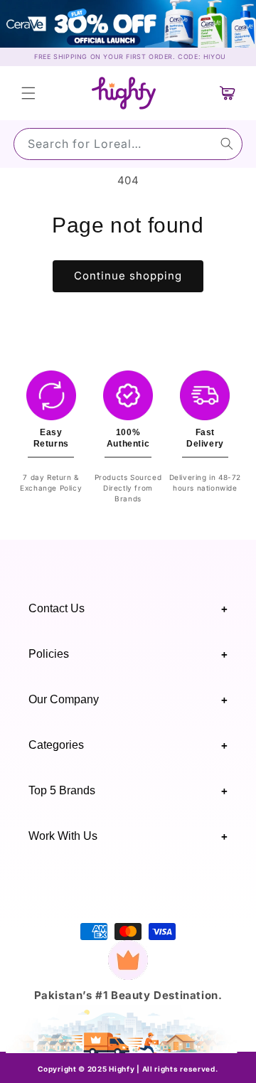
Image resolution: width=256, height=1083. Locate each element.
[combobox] (128, 144)
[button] (28, 93)
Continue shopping (128, 275)
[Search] (226, 143)
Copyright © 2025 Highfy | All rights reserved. (128, 1069)
